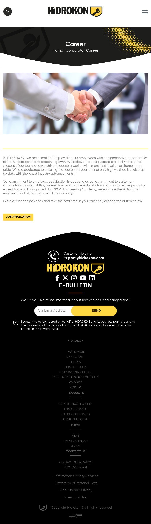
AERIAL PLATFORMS (75, 419)
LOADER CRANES (75, 409)
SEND (96, 311)
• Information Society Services (75, 476)
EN (7, 11)
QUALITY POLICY (75, 367)
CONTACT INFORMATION (75, 462)
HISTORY (75, 362)
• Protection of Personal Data (76, 483)
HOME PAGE (75, 351)
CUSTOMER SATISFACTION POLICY (75, 377)
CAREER (75, 387)
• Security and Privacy (75, 490)
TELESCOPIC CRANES (75, 414)
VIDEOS (75, 446)
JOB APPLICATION (18, 216)
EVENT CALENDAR (75, 440)
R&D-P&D (75, 382)
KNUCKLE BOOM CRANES (76, 404)
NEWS (75, 435)
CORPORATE (75, 356)
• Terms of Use (75, 497)
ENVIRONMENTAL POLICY (75, 372)
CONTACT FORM (75, 467)
